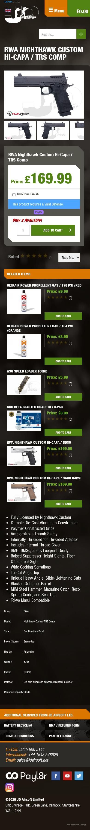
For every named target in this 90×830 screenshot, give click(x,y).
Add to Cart (53, 230)
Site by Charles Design (76, 824)
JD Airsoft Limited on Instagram (9, 787)
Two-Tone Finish (28, 194)
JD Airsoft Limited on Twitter (79, 776)
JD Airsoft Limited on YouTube (67, 776)
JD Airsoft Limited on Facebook (56, 776)
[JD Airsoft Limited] (22, 14)
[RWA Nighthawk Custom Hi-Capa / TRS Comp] (44, 94)
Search (81, 34)
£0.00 (82, 11)
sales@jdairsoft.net (32, 760)
